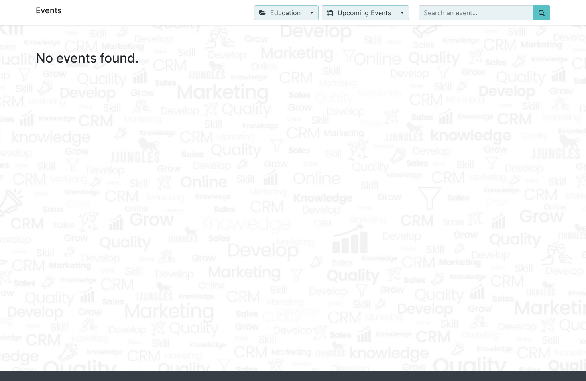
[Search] (541, 12)
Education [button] (285, 13)
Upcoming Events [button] (364, 13)
